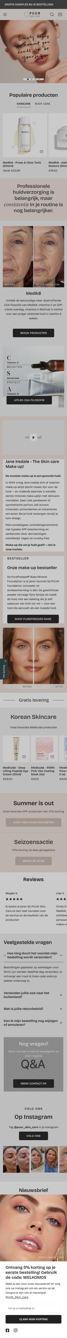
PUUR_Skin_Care (17, 1297)
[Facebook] (7, 1330)
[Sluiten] (62, 1199)
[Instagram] (15, 1330)
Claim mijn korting (33, 1319)
